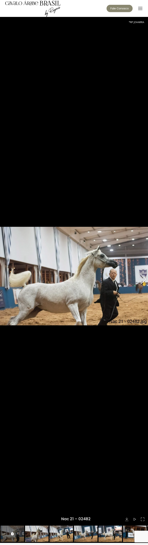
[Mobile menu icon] (140, 8)
